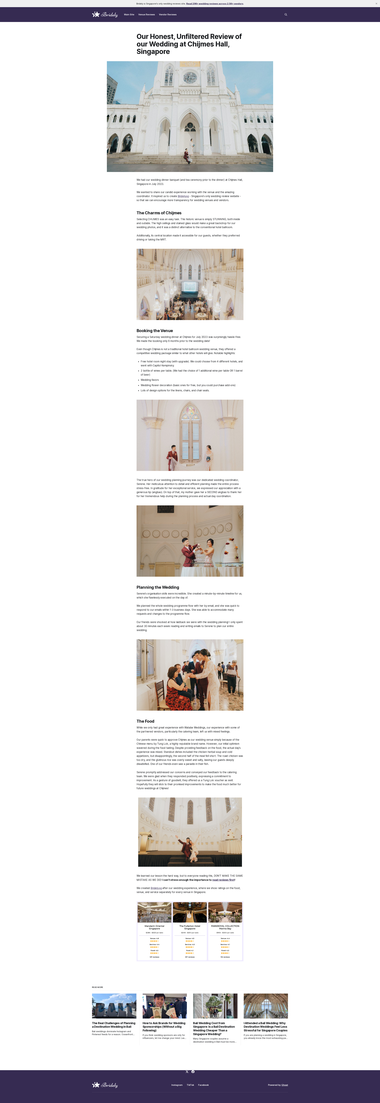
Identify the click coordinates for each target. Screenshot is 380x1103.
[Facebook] (192, 1071)
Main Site (129, 14)
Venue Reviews (146, 14)
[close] (376, 3)
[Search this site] (286, 14)
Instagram (177, 1085)
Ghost (284, 1085)
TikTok (190, 1085)
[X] (187, 1071)
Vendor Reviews (167, 14)
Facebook (203, 1085)
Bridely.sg (183, 196)
